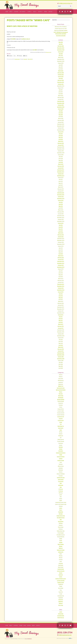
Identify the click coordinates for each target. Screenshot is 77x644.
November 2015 (60, 217)
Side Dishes (60, 565)
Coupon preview (60, 412)
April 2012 (61, 299)
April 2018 (61, 162)
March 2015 (60, 232)
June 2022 (61, 78)
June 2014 (61, 250)
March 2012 (60, 301)
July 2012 (61, 293)
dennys (60, 431)
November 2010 (60, 331)
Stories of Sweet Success (60, 578)
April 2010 (61, 345)
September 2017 (60, 175)
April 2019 (61, 139)
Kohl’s (60, 500)
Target (60, 586)
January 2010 (60, 351)
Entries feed (60, 613)
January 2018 (60, 168)
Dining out (60, 435)
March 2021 (60, 95)
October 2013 (61, 265)
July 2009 (61, 362)
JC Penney (61, 489)
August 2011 (60, 314)
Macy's (60, 510)
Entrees (60, 449)
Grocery (60, 471)
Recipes (40, 11)
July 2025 (61, 44)
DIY (60, 437)
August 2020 (60, 108)
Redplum (61, 548)
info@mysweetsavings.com (65, 3)
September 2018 (60, 152)
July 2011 (61, 316)
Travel (60, 593)
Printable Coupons (61, 534)
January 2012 (60, 305)
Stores (29, 11)
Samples (60, 559)
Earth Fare (60, 443)
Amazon (60, 374)
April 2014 (61, 253)
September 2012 (60, 290)
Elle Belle (61, 447)
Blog (34, 11)
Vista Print (60, 599)
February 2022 (61, 80)
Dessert (60, 433)
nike (61, 519)
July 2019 (61, 133)
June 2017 (61, 181)
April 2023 (61, 68)
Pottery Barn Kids (60, 531)
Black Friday (60, 395)
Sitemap (26, 638)
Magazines (60, 511)
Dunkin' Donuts (60, 441)
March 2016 (60, 210)
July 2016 (61, 202)
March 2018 (60, 164)
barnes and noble (60, 388)
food (61, 462)
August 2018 (60, 154)
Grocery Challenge (61, 473)
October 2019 (61, 128)
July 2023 (61, 65)
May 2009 (61, 366)
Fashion (60, 458)
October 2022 (61, 74)
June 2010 (61, 341)
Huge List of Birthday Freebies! (60, 30)
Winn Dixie (60, 605)
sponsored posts (60, 571)
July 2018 (61, 156)
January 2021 (60, 99)
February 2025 (61, 46)
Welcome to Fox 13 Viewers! (60, 26)
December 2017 (60, 169)
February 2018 (61, 166)
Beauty (60, 391)
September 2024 (60, 49)
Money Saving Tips (61, 515)
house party (60, 481)
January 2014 (60, 259)
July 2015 (61, 225)
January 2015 (60, 236)
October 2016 (61, 196)
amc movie (60, 378)
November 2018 (60, 149)
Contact (50, 11)
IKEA (61, 483)
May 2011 (61, 320)
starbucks (61, 574)
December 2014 (60, 238)
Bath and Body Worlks (60, 390)
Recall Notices (61, 544)
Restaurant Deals (60, 550)
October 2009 (61, 356)
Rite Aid (60, 557)
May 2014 (61, 251)
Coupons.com (61, 420)
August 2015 (60, 223)
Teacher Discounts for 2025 (61, 28)
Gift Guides (22, 11)
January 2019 (60, 145)
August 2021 (60, 88)
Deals (60, 430)
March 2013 (60, 278)
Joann (60, 494)
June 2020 (61, 112)
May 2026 (61, 42)
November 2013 (60, 263)
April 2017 (61, 185)
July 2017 (61, 179)
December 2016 (60, 192)
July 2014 (61, 248)
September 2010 (60, 335)
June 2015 (61, 227)
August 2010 (60, 337)
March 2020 (60, 118)
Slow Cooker (60, 567)
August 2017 (60, 177)
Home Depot (60, 479)
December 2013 (60, 261)
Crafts (60, 422)
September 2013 (60, 267)
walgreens (60, 601)
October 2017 (61, 173)
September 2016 (60, 198)
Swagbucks (60, 584)
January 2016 (60, 213)
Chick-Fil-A (60, 403)
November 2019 (60, 126)
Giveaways (60, 470)
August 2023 (60, 63)
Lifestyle (60, 506)
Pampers (61, 525)
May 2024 (61, 55)
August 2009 (60, 360)
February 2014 (61, 257)
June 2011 (61, 318)
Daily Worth (60, 428)
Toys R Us (61, 592)
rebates (60, 542)
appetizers (60, 382)
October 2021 (61, 84)
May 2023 (61, 67)
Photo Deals (60, 527)
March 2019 (60, 141)
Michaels (61, 513)
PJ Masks (61, 529)
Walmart (60, 603)
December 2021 (60, 82)
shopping (61, 563)
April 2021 (61, 93)
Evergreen (60, 451)
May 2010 (61, 343)
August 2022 (60, 76)
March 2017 (60, 187)
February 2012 (61, 303)
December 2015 (60, 215)
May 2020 (61, 114)
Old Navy (61, 523)
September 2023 (60, 61)
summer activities (60, 580)
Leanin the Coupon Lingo (60, 502)
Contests (61, 405)
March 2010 (60, 347)
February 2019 (61, 143)
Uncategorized (17, 59)
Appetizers (60, 384)
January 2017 (60, 190)
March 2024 (60, 57)
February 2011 (61, 326)
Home (6, 11)
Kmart (60, 498)
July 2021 (61, 89)
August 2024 (60, 51)
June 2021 (61, 91)
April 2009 (61, 368)
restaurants (60, 552)
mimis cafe (25, 59)
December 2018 (60, 147)
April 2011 (61, 322)
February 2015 (61, 234)
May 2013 (61, 274)
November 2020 (60, 103)
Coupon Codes (61, 410)
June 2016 (61, 204)
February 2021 (61, 97)
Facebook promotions (60, 452)
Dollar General (61, 439)
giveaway (61, 468)
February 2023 (61, 72)
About (11, 11)
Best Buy (61, 393)
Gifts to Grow (60, 466)
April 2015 (61, 230)
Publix (60, 538)
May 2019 (61, 137)
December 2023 (60, 59)
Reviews (60, 555)
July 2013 (61, 270)
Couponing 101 (60, 416)
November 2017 (60, 171)
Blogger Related (60, 399)
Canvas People (61, 401)
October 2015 (61, 219)
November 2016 (60, 194)
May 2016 (61, 206)
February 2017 (61, 189)
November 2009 (60, 354)
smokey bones (61, 569)
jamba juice (60, 485)
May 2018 (61, 160)
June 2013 (61, 272)
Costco (60, 407)
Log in (60, 611)
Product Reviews (60, 536)
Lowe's (60, 508)
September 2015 (60, 221)
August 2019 (60, 131)
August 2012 (60, 291)
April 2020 (61, 116)
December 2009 (60, 352)
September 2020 (60, 107)
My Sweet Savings (60, 517)
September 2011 (60, 312)
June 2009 (61, 364)
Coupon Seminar (60, 414)
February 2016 (61, 211)
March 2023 (60, 70)
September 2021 (60, 86)
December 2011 (60, 307)
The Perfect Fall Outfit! (60, 35)
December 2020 (60, 101)
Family (60, 454)
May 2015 (61, 229)
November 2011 (60, 309)
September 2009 (60, 358)
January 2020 (60, 122)
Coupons (16, 11)
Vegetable (61, 597)
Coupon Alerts (61, 409)
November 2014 (60, 240)
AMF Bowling (60, 380)
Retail (60, 553)
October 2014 (61, 242)
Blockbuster (60, 397)
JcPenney (61, 492)
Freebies (60, 464)
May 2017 (61, 183)
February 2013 (61, 280)
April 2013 (61, 276)
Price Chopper (61, 532)
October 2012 (61, 288)
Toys (61, 590)
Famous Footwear (60, 456)
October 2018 (61, 150)
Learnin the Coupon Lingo (60, 504)
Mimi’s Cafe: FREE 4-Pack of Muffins (22, 26)
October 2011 (61, 311)
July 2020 (61, 110)
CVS (60, 424)
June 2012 (61, 295)
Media (45, 11)
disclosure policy (48, 52)
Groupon (61, 475)
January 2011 (60, 328)
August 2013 (60, 269)
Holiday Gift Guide (60, 477)
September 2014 (60, 244)
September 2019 (60, 129)
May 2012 (61, 297)
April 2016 (61, 208)
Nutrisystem (60, 521)
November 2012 (60, 286)
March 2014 (60, 255)
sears (61, 561)
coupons (61, 418)
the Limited (60, 588)
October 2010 (61, 333)
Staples (60, 572)
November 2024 (60, 48)
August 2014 (60, 246)
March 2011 (60, 324)
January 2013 (60, 282)
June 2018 (61, 158)
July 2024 (61, 53)
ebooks (60, 445)
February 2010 (61, 349)
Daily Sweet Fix (61, 426)
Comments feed (60, 615)
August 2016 (60, 200)
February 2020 (61, 120)
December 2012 (60, 284)
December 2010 (60, 330)
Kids (61, 496)
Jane (61, 487)
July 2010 (61, 339)
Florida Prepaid (60, 460)
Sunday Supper (60, 582)
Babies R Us (60, 386)
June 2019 (61, 135)
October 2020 (61, 105)
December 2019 (60, 124)
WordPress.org (60, 617)
